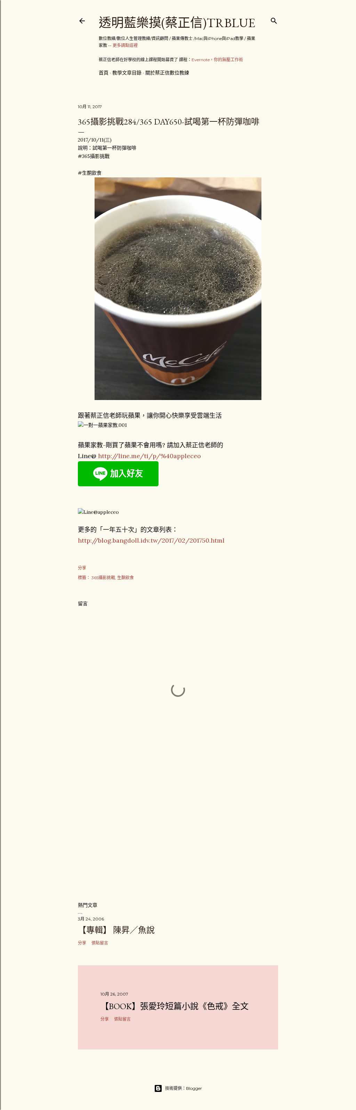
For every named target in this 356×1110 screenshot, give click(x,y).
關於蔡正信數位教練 (167, 73)
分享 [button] (82, 567)
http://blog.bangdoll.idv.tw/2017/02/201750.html (151, 540)
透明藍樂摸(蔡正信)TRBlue (177, 23)
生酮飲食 (125, 577)
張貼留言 (99, 942)
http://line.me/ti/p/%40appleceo (149, 456)
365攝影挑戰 (103, 577)
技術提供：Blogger (183, 1088)
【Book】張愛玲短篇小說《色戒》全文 (174, 1006)
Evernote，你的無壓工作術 (217, 59)
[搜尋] (274, 19)
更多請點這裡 (125, 45)
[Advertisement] (178, 835)
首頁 (103, 73)
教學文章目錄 (126, 73)
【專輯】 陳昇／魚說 (116, 930)
